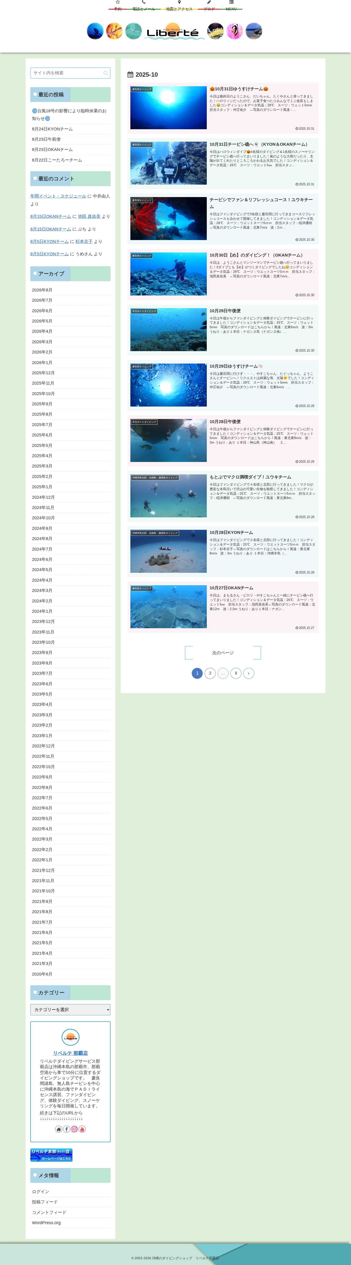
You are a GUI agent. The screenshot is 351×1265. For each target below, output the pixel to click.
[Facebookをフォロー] (66, 1129)
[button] (105, 73)
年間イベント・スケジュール (58, 196)
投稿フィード (45, 1202)
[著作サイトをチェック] (58, 1129)
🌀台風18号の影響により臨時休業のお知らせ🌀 (69, 114)
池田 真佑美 (89, 216)
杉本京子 (84, 241)
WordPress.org (46, 1222)
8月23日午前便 (46, 139)
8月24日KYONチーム (52, 129)
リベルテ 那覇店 (70, 1053)
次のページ (223, 652)
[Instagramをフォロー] (74, 1129)
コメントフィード (49, 1212)
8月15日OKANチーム (50, 216)
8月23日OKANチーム (52, 149)
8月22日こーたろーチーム (57, 160)
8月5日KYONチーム (49, 241)
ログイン (40, 1191)
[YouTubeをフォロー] (82, 1129)
